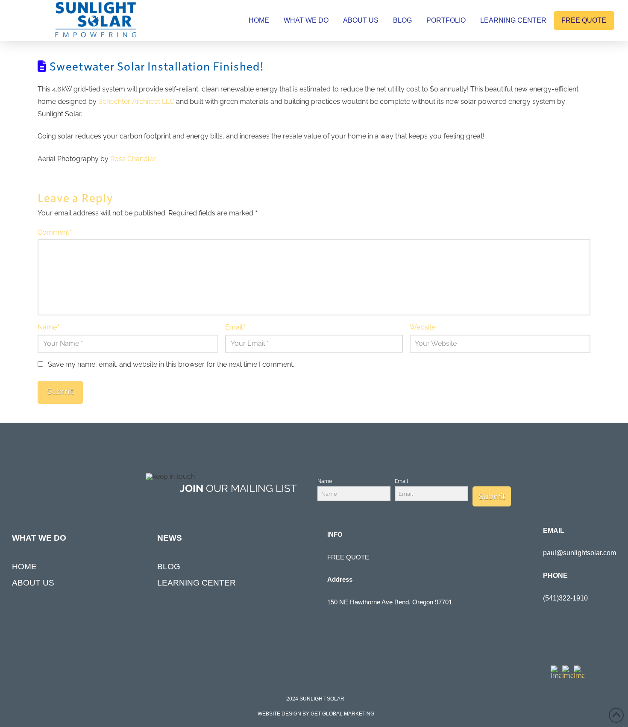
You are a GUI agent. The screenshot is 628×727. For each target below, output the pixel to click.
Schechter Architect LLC (136, 101)
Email (235, 327)
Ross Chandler (133, 159)
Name (49, 327)
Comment (55, 232)
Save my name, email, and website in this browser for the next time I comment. (171, 364)
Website (422, 327)
